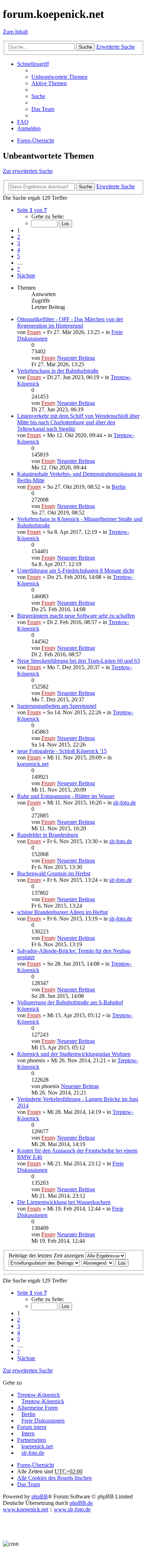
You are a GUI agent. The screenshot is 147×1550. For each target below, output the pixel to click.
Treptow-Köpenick (38, 1395)
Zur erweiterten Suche (28, 171)
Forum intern (31, 1427)
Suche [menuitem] (38, 96)
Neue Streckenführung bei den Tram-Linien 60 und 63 (78, 661)
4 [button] (18, 250)
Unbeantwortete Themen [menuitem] (59, 77)
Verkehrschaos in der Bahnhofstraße (57, 371)
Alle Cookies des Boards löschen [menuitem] (54, 1478)
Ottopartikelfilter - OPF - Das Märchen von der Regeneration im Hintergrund (70, 322)
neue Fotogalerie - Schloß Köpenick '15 (62, 751)
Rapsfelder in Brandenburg (47, 835)
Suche (85, 47)
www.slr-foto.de (72, 1509)
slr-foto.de (124, 803)
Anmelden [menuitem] (29, 128)
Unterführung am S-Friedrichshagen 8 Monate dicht (75, 571)
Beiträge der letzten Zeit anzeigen (47, 1255)
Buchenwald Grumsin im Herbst (53, 873)
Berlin (119, 487)
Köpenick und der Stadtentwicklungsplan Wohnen (74, 1054)
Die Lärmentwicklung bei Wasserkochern (64, 1202)
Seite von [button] (32, 210)
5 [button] (18, 256)
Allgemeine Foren (37, 1408)
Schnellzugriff (33, 64)
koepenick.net (33, 764)
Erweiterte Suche (115, 47)
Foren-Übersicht (35, 1465)
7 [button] (18, 269)
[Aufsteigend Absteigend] (97, 1263)
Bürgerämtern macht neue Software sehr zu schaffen (76, 616)
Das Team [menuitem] (42, 109)
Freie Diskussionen (43, 1421)
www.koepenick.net (25, 1509)
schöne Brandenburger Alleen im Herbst (62, 912)
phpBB (39, 1496)
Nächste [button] (26, 275)
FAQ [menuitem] (23, 122)
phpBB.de (81, 1503)
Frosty (34, 332)
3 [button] (18, 243)
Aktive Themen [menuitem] (49, 83)
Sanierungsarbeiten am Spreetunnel (56, 706)
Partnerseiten (31, 1440)
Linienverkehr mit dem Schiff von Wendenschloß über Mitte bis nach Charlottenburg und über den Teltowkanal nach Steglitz (78, 422)
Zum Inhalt (15, 32)
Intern (28, 1433)
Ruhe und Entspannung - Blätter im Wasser (66, 796)
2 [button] (18, 237)
